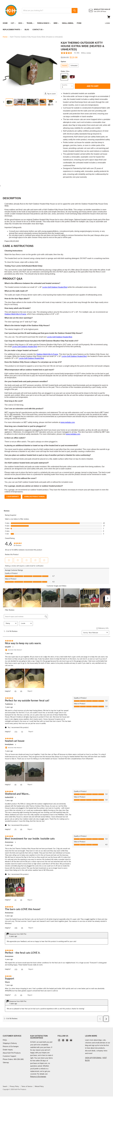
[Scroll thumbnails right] (56, 102)
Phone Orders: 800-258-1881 (13, 1059)
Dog (20, 23)
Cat (12, 23)
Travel (30, 23)
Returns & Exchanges (11, 1046)
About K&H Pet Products (12, 1053)
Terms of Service (26, 1086)
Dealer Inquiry (8, 1050)
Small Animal (67, 23)
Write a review (86, 53)
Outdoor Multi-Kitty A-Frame (15, 314)
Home (5, 23)
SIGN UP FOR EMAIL (93, 1058)
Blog (27, 29)
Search (5, 1086)
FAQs (5, 1040)
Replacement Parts (11, 29)
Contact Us (37, 29)
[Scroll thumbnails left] (4, 102)
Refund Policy (39, 1086)
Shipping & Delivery (10, 1043)
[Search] (74, 10)
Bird (56, 23)
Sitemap (6, 1062)
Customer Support (9, 1056)
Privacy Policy (14, 1086)
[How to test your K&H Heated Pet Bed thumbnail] (32, 102)
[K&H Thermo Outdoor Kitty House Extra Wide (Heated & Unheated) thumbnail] (9, 102)
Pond (79, 23)
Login (107, 23)
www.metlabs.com (67, 422)
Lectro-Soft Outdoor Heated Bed (54, 287)
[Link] (11, 4)
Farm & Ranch (43, 23)
